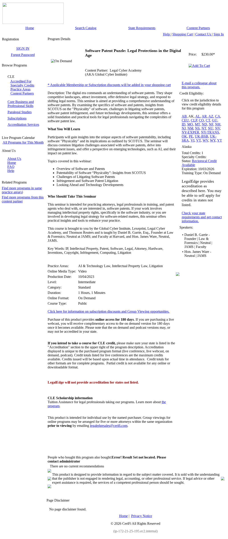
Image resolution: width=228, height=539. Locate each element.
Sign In (219, 34)
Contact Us (203, 34)
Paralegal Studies (20, 112)
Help (167, 34)
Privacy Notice (141, 516)
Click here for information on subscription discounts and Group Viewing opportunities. (108, 311)
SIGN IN (22, 48)
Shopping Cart (182, 34)
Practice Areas (20, 89)
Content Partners (198, 28)
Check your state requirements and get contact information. (202, 217)
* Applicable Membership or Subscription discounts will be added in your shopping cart (109, 85)
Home (29, 28)
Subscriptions (17, 118)
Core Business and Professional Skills (21, 104)
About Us (14, 159)
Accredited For (20, 81)
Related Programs (14, 182)
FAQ (10, 167)
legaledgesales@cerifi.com (108, 425)
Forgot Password (23, 55)
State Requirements (141, 28)
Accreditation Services (23, 124)
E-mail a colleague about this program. (199, 85)
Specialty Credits (22, 85)
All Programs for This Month (23, 142)
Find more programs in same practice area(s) (22, 190)
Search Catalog (85, 28)
